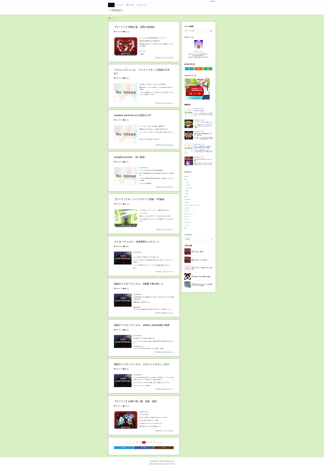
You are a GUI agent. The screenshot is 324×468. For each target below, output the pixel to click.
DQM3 (186, 176)
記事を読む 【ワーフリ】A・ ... (165, 229)
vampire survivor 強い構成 (129, 157)
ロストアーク (187, 222)
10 (154, 442)
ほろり (201, 51)
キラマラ (188, 185)
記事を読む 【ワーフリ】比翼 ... (164, 430)
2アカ (187, 182)
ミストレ (186, 216)
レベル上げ (189, 188)
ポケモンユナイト (189, 213)
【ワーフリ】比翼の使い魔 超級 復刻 (135, 401)
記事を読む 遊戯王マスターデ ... (164, 312)
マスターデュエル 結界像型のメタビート (137, 241)
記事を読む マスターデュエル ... (164, 271)
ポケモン (186, 211)
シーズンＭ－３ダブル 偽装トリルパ (203, 122)
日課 (187, 193)
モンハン (186, 219)
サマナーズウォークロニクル (192, 205)
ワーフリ (127, 31)
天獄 (187, 191)
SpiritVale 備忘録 (199, 110)
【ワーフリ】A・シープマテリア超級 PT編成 (139, 199)
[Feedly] (207, 68)
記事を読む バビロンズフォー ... (164, 103)
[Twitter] (189, 68)
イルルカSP (187, 199)
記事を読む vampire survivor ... (165, 145)
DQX (185, 179)
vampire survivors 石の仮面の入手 (132, 115)
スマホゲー (187, 208)
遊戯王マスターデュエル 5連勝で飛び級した (139, 283)
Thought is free (171, 463)
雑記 (185, 228)
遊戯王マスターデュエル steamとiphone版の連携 (141, 325)
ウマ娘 (186, 202)
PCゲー (127, 78)
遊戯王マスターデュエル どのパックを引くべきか (142, 364)
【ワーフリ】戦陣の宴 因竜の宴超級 (134, 26)
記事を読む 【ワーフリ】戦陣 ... (164, 57)
